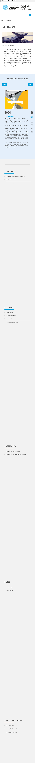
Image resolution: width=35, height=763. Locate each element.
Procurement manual (11, 725)
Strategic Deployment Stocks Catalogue (16, 454)
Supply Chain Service (11, 179)
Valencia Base (9, 590)
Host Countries (9, 312)
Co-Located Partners (11, 315)
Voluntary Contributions (12, 322)
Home (2, 20)
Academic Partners (11, 319)
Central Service (10, 183)
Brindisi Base (9, 587)
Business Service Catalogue (13, 451)
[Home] (17, 7)
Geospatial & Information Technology (15, 176)
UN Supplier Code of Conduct (13, 729)
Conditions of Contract (11, 732)
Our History (8, 20)
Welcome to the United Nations (9, 0)
